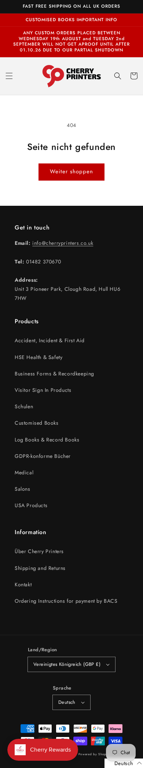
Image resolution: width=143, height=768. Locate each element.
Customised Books (37, 423)
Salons (22, 489)
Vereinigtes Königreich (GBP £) (66, 664)
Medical (24, 472)
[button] (9, 76)
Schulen (24, 406)
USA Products (31, 505)
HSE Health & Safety (38, 357)
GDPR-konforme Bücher (43, 456)
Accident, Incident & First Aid (50, 340)
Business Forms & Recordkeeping (54, 373)
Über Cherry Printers (39, 551)
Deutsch (67, 702)
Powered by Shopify (94, 754)
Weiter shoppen (71, 171)
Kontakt (23, 584)
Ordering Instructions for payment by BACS (66, 601)
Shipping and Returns (40, 568)
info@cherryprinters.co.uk (62, 243)
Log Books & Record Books (47, 439)
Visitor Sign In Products (43, 390)
